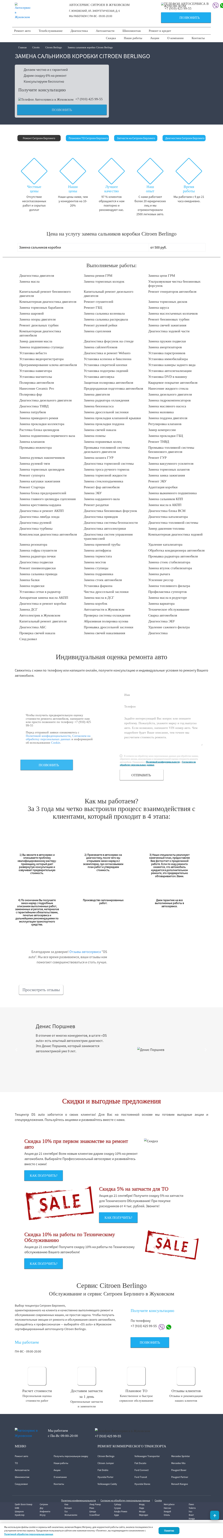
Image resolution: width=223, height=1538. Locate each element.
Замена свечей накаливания (104, 633)
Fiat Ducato (140, 1463)
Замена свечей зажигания (167, 325)
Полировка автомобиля (36, 382)
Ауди (116, 1515)
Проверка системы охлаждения (107, 615)
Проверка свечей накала (37, 633)
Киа (66, 1504)
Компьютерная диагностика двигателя (47, 301)
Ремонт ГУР (157, 457)
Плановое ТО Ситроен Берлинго (88, 138)
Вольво (68, 1508)
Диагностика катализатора (168, 517)
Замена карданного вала (102, 499)
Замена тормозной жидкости (105, 475)
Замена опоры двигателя (37, 319)
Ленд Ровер (95, 1504)
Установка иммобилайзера (168, 359)
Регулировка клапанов (164, 424)
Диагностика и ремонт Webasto (107, 353)
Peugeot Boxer (178, 1470)
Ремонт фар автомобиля (102, 487)
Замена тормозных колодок (104, 281)
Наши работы (133, 38)
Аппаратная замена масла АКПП (43, 597)
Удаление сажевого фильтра (169, 627)
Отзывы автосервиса (85, 951)
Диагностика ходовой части (169, 331)
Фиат (191, 1515)
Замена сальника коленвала (104, 313)
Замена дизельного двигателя (170, 394)
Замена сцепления (97, 331)
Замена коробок (95, 603)
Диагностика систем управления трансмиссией (108, 536)
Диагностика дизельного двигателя (45, 400)
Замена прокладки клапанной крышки (112, 418)
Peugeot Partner (179, 1477)
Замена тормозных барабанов (41, 307)
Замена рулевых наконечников (42, 457)
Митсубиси (169, 1504)
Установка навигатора (35, 371)
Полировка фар (30, 394)
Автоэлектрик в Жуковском (39, 615)
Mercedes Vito (178, 1463)
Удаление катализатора (165, 544)
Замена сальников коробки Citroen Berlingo (90, 47)
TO (16, 1463)
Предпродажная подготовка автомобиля (113, 388)
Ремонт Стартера (32, 487)
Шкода (92, 1511)
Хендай (167, 1511)
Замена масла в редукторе (167, 597)
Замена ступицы (96, 568)
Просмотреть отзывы (41, 990)
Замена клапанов (32, 441)
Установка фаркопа (98, 586)
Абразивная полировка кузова (106, 621)
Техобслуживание (51, 30)
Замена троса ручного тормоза (106, 469)
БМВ (17, 1508)
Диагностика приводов (101, 517)
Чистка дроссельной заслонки (106, 592)
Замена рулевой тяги (34, 463)
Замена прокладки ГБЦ (165, 436)
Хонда (192, 1518)
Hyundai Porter (105, 1477)
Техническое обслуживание (168, 609)
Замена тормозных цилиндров (41, 469)
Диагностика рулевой (35, 522)
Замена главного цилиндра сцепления (47, 499)
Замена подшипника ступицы (41, 347)
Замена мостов (95, 562)
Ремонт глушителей (98, 301)
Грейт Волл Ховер (23, 1504)
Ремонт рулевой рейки (100, 325)
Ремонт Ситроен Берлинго (39, 138)
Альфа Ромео (120, 1511)
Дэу (41, 1508)
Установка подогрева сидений (106, 371)
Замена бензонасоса (99, 406)
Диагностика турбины (35, 528)
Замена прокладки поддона (104, 424)
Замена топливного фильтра (169, 586)
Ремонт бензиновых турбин (168, 319)
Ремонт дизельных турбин (39, 325)
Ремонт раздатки (96, 505)
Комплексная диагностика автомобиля (48, 534)
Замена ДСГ (28, 609)
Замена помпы (94, 436)
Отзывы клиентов (186, 1391)
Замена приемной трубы (102, 544)
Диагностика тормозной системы (109, 463)
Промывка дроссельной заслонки (108, 627)
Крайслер (19, 1515)
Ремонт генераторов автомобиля (172, 291)
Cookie (55, 742)
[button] (16, 1049)
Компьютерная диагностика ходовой (175, 534)
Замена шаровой (31, 313)
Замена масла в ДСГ (99, 597)
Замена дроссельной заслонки (106, 412)
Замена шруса (158, 307)
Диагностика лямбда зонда (39, 517)
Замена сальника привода (38, 574)
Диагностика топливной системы (173, 522)
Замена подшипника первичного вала (47, 436)
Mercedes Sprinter (180, 1456)
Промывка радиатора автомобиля (173, 556)
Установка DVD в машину (167, 377)
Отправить (141, 775)
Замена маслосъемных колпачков (173, 313)
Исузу (42, 1515)
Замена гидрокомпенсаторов (169, 400)
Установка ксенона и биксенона (107, 359)
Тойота (192, 1508)
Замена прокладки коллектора (41, 424)
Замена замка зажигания (166, 475)
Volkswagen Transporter (147, 1456)
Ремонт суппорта (32, 475)
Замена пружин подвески (167, 341)
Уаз (190, 1511)
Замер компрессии (162, 430)
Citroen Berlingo (53, 47)
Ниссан (167, 1508)
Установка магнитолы (35, 377)
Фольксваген (70, 1515)
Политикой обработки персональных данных (28, 1534)
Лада (141, 1508)
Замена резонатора (33, 544)
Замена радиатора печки (37, 556)
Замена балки (29, 580)
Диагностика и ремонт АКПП (41, 511)
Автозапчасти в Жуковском (104, 609)
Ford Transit (140, 1477)
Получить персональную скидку (71, 1456)
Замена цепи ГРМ (161, 275)
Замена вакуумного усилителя (170, 463)
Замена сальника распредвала (106, 319)
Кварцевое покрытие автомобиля (172, 382)
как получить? (43, 1175)
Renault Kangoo (179, 1484)
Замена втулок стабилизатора (170, 568)
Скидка (111, 38)
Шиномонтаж (131, 30)
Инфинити (45, 1511)
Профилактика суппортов (167, 592)
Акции (154, 38)
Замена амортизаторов (165, 347)
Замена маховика (161, 412)
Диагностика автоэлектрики (105, 528)
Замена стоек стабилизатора (169, 562)
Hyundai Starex (142, 1484)
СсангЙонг (94, 1515)
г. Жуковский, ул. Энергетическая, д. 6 (94, 11)
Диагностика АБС (32, 627)
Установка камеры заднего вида (171, 365)
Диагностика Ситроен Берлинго (185, 138)
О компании (175, 38)
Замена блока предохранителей (42, 493)
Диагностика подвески (36, 562)
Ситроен (44, 1504)
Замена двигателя (97, 394)
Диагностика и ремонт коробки (42, 603)
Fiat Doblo (103, 1470)
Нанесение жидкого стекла (168, 388)
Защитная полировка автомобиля (108, 382)
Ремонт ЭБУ (157, 481)
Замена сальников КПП (165, 499)
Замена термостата (98, 556)
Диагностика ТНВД (34, 406)
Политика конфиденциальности (78, 1500)
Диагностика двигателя (36, 275)
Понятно (169, 1530)
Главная (22, 47)
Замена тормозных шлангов (169, 469)
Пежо (191, 1504)
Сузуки (117, 1508)
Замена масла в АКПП (164, 505)
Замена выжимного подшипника (172, 493)
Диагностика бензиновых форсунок (110, 511)
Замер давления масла (35, 341)
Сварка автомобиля (162, 615)
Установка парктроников (166, 353)
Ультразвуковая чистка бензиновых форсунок (174, 283)
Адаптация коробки (163, 487)
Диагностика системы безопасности (111, 522)
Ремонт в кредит (160, 30)
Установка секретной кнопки (105, 365)
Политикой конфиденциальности (48, 736)
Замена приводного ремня (38, 418)
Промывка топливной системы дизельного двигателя (107, 450)
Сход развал (28, 639)
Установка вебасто (33, 353)
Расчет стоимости (37, 1391)
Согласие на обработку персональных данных (125, 1500)
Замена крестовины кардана (40, 505)
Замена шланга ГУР (98, 457)
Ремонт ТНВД (158, 441)
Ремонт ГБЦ (93, 307)
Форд (141, 1504)
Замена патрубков (32, 412)
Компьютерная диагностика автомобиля (40, 333)
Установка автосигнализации (170, 371)
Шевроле (19, 1511)
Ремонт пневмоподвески (37, 568)
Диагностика (79, 30)
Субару (117, 1504)
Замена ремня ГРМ (98, 275)
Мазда (142, 1511)
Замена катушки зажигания (39, 481)
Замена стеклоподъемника (103, 481)
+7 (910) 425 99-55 (178, 8)
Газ (66, 1511)
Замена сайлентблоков (100, 347)
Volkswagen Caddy (107, 1484)
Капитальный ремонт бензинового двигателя (45, 294)
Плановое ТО (136, 1391)
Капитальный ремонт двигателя (43, 621)
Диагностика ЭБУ (161, 621)
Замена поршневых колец (103, 441)
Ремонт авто (22, 30)
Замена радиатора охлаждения (106, 400)
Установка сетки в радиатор (40, 592)
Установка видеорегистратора (41, 359)
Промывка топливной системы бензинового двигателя (171, 450)
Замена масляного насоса (167, 406)
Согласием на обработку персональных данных (58, 737)
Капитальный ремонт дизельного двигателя (108, 294)
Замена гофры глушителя (38, 550)
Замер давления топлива (166, 528)
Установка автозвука (99, 377)
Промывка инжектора (35, 447)
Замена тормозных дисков (167, 301)
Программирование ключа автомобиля (48, 365)
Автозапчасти (105, 30)
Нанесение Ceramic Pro (36, 388)
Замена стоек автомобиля (103, 580)
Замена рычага (159, 574)
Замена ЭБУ (93, 493)
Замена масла (29, 281)
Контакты (198, 38)
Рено (91, 1508)
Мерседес (143, 1515)
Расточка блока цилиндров (39, 430)
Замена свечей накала (100, 430)
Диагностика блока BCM (167, 511)
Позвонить (182, 17)
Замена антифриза (97, 550)
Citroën (36, 47)
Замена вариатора (161, 603)
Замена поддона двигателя (167, 418)
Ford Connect (141, 1470)
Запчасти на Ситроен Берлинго (136, 138)
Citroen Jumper (106, 1463)
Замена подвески (31, 586)
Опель (167, 1515)
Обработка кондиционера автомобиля (176, 550)
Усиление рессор (160, 580)
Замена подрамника (98, 574)
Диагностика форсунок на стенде (109, 341)
